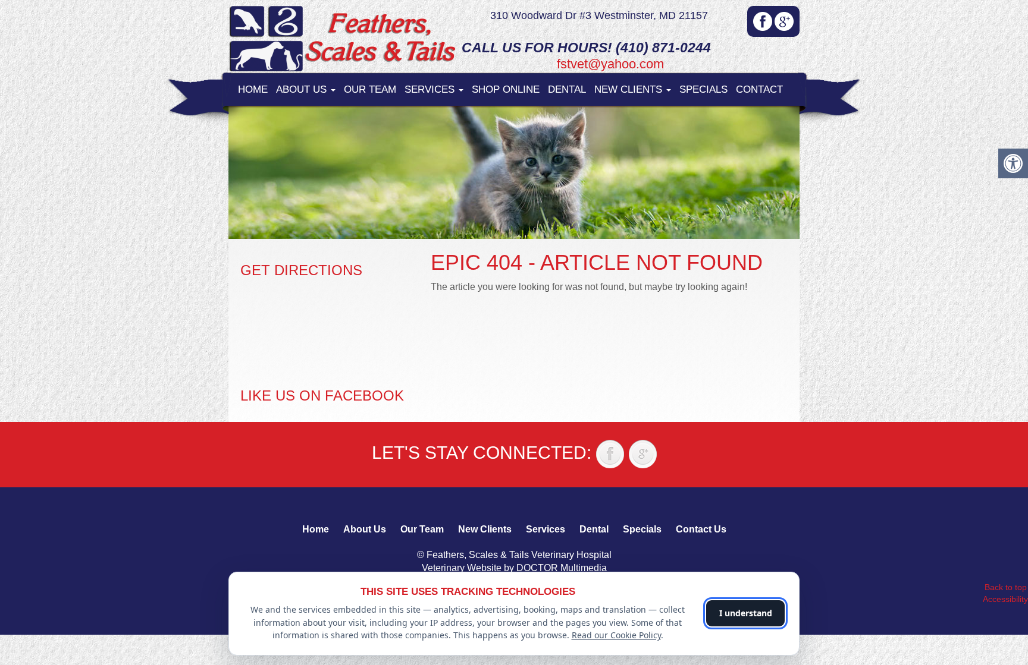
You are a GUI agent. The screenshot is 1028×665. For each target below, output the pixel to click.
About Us (303, 89)
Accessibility (1005, 599)
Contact (759, 89)
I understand (745, 613)
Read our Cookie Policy (616, 635)
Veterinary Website (462, 568)
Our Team (370, 89)
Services (431, 89)
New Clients (629, 89)
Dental (567, 89)
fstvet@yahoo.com (610, 63)
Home (253, 89)
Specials (703, 89)
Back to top (1006, 587)
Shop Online (506, 89)
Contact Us (701, 529)
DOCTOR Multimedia (561, 568)
